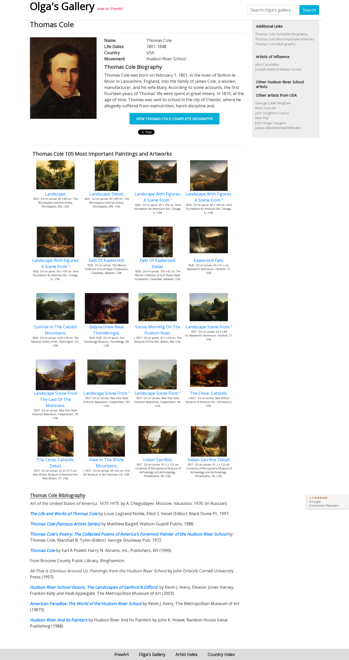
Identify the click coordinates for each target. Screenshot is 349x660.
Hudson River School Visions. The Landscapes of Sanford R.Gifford (93, 587)
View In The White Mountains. (106, 463)
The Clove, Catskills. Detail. (55, 463)
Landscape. (55, 194)
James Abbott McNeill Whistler (278, 127)
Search (309, 10)
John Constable (267, 64)
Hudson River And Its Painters (58, 620)
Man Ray (262, 117)
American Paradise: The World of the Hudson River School (86, 603)
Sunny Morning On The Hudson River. (157, 330)
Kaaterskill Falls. (209, 260)
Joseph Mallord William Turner (278, 69)
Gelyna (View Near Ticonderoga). (106, 330)
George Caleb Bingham (273, 103)
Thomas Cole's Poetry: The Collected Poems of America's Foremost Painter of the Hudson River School (128, 534)
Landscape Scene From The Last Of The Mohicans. (55, 399)
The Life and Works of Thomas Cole (63, 513)
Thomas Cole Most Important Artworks (284, 39)
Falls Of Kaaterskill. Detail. (158, 263)
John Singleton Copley (272, 113)
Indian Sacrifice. (157, 459)
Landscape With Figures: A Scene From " (157, 197)
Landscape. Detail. (106, 194)
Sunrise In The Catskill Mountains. (55, 330)
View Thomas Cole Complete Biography (174, 118)
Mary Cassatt (265, 108)
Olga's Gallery (152, 654)
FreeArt (117, 8)
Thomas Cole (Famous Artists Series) (65, 524)
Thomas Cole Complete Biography (281, 34)
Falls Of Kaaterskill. (107, 260)
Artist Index (186, 654)
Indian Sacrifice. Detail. (209, 459)
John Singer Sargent (270, 123)
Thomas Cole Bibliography (275, 44)
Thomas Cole (42, 550)
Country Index (221, 654)
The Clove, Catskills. (209, 393)
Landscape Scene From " (209, 327)
